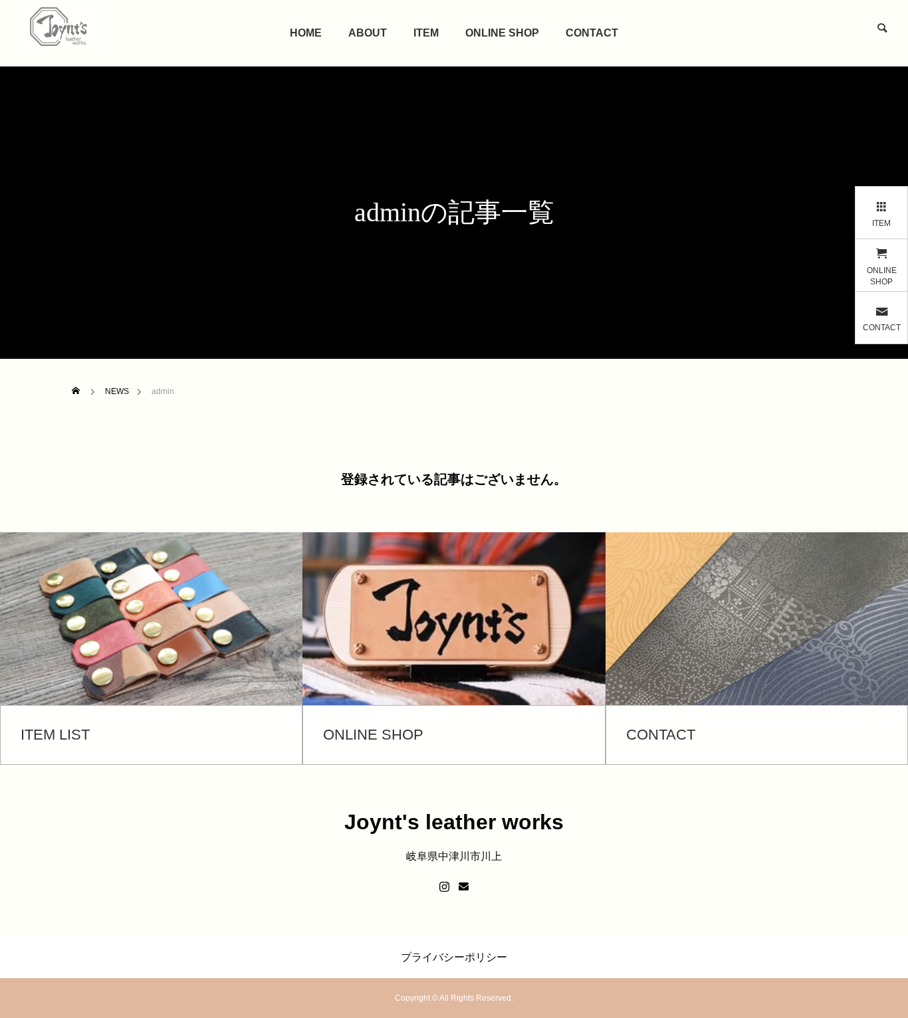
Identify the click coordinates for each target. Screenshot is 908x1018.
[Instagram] (444, 887)
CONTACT (592, 33)
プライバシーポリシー (454, 957)
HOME (306, 33)
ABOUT (367, 33)
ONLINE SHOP (502, 33)
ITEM (426, 33)
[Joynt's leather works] (59, 26)
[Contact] (464, 887)
